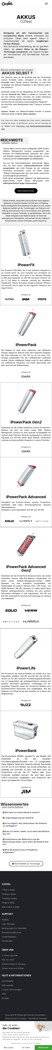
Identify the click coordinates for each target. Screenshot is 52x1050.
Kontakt (5, 998)
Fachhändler (7, 981)
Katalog (5, 919)
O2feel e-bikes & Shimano (14, 964)
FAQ (4, 994)
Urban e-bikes (8, 890)
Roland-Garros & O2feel (13, 968)
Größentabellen (9, 937)
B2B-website (7, 985)
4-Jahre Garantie (10, 955)
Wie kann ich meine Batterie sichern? (22, 812)
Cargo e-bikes (8, 902)
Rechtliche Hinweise (38, 1018)
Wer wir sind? (8, 959)
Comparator (7, 941)
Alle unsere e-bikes (11, 907)
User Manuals (8, 924)
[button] (26, 812)
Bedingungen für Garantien (14, 928)
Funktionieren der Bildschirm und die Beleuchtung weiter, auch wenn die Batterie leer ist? (26, 841)
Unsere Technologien (12, 989)
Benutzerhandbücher (12, 932)
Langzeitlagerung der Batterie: (19, 818)
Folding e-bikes (9, 894)
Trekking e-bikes (9, 898)
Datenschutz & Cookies (15, 1018)
